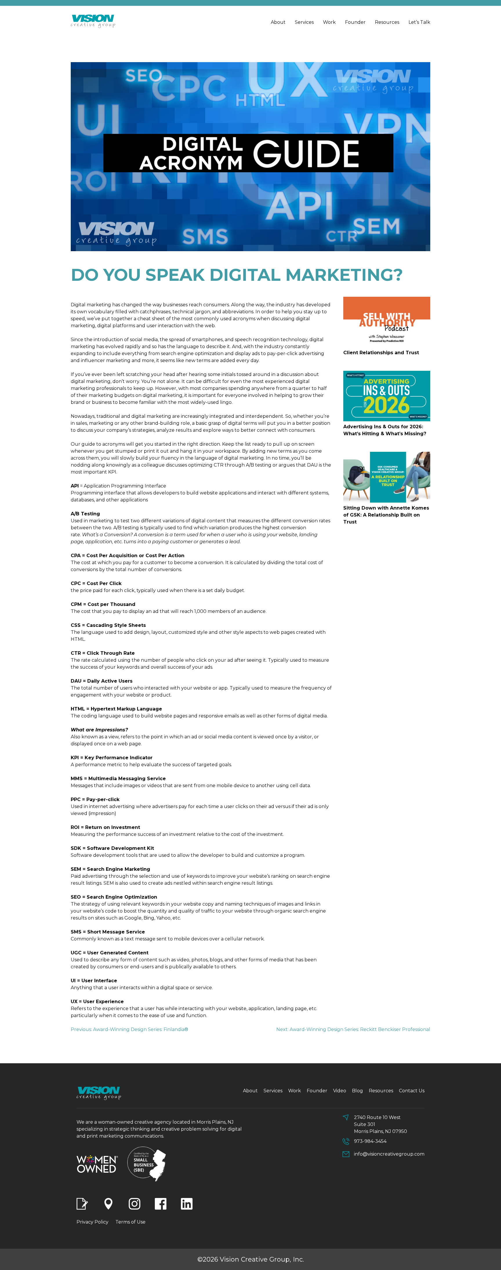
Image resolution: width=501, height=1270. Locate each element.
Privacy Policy (92, 1222)
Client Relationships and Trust (381, 352)
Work (329, 22)
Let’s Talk (419, 22)
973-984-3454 (370, 1141)
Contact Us (411, 1090)
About (278, 22)
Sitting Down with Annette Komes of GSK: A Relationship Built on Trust (386, 515)
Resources (387, 22)
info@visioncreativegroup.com (389, 1154)
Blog (357, 1090)
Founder (355, 22)
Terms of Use (130, 1222)
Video (339, 1090)
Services (304, 22)
